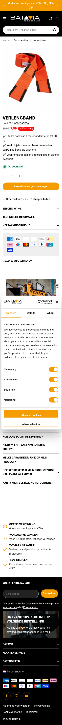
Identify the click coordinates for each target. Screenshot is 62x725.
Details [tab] (31, 312)
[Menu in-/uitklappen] (5, 19)
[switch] (53, 379)
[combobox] (31, 30)
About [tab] (50, 312)
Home (6, 40)
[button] (5, 6)
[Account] (51, 19)
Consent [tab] (11, 312)
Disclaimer (32, 712)
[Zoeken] (55, 30)
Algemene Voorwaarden (16, 705)
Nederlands (14, 671)
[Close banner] (57, 302)
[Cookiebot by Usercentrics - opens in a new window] (39, 302)
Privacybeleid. (30, 607)
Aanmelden (49, 593)
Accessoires (21, 40)
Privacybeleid (42, 705)
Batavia (16, 718)
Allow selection (31, 424)
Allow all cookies (31, 415)
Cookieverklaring (12, 712)
